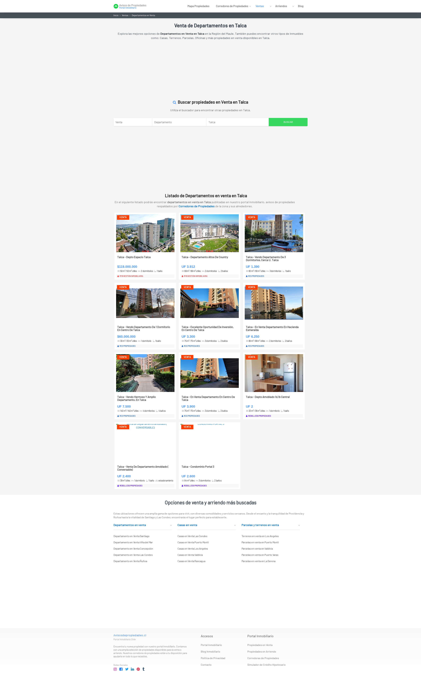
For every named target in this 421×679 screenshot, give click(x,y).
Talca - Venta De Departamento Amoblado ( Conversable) (142, 468)
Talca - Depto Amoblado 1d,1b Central (268, 396)
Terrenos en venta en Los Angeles (260, 536)
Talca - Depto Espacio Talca (134, 257)
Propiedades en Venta (259, 644)
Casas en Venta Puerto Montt (193, 542)
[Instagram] (115, 669)
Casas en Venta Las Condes (192, 536)
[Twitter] (127, 669)
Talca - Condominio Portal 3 (198, 466)
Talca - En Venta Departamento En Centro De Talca (208, 398)
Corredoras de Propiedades (263, 658)
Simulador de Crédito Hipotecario (266, 664)
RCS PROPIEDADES (256, 276)
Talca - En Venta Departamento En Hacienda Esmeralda (272, 328)
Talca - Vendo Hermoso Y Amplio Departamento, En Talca (136, 398)
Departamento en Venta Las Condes (133, 554)
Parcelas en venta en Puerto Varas (260, 554)
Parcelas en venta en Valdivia (257, 548)
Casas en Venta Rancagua (191, 561)
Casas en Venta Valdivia (190, 554)
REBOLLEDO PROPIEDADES (259, 416)
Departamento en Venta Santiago (131, 536)
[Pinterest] (138, 669)
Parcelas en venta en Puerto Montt (260, 542)
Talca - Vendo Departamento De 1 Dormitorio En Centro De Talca (143, 328)
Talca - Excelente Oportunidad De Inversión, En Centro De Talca (208, 328)
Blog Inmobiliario (210, 651)
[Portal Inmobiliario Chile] (129, 5)
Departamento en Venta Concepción (133, 548)
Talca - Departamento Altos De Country (205, 257)
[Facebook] (121, 669)
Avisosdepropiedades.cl (129, 635)
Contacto (206, 664)
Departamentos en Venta (143, 15)
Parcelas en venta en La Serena (258, 561)
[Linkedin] (132, 669)
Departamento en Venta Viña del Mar (133, 542)
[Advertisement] (210, 68)
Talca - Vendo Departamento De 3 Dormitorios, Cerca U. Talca (266, 258)
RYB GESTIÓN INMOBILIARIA (131, 276)
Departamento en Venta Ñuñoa (130, 561)
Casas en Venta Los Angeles (192, 548)
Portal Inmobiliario (211, 644)
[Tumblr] (144, 669)
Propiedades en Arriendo (261, 651)
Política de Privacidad (213, 658)
